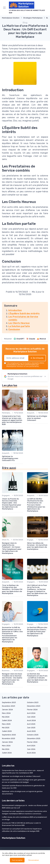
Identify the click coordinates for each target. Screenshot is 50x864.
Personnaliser (33, 860)
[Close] (44, 422)
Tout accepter (17, 860)
